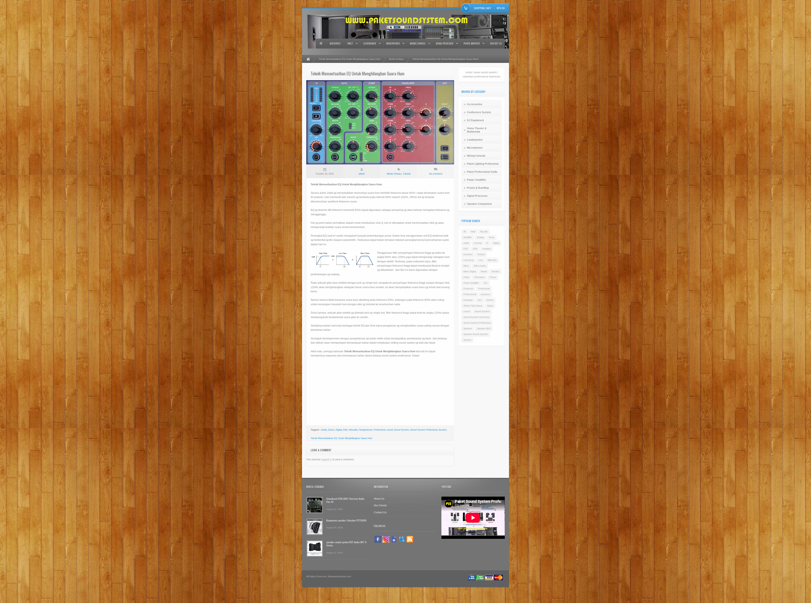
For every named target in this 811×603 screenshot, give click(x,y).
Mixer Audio (480, 265)
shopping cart (482, 8)
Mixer (466, 265)
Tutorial (406, 173)
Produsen (468, 288)
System (442, 429)
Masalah (353, 429)
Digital (339, 429)
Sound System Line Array (476, 317)
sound (389, 429)
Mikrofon (492, 260)
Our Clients (380, 505)
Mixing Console (418, 43)
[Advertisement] (380, 391)
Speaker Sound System (475, 334)
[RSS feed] (410, 539)
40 (464, 231)
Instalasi (486, 248)
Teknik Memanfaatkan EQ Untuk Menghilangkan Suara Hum (349, 59)
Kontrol (481, 254)
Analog (480, 237)
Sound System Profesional (423, 429)
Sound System (401, 429)
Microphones (393, 43)
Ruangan (468, 300)
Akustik (484, 231)
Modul (484, 271)
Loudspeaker (369, 43)
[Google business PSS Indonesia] (402, 539)
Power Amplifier (472, 43)
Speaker (467, 328)
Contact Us (496, 43)
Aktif (473, 231)
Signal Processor (444, 43)
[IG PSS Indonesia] (385, 539)
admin (362, 173)
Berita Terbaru (396, 59)
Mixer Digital (469, 271)
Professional (469, 294)
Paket (350, 43)
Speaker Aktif (483, 328)
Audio (324, 429)
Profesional (379, 429)
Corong (478, 243)
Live (481, 260)
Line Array (468, 260)
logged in (326, 459)
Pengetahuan (365, 429)
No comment (435, 173)
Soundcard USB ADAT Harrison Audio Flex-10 (345, 500)
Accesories (335, 43)
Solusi (490, 305)
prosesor (485, 294)
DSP (465, 248)
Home (321, 44)
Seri (480, 300)
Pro (485, 283)
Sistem (489, 300)
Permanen (479, 277)
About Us (379, 498)
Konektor (468, 254)
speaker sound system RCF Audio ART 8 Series (346, 543)
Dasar (331, 429)
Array (491, 237)
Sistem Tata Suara (472, 305)
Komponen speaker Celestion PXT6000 (346, 520)
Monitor (495, 271)
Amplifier (467, 237)
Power (493, 277)
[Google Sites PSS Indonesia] (394, 539)
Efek (345, 429)
